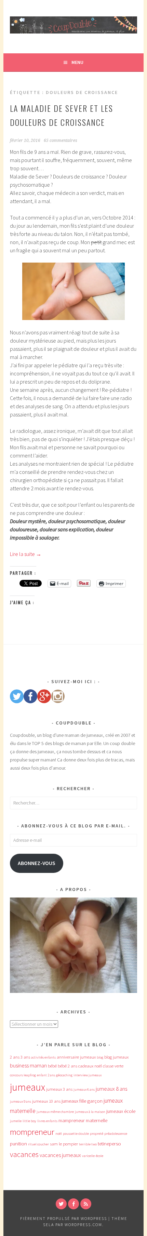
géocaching (64, 1075)
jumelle (16, 1121)
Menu (77, 62)
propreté (96, 1133)
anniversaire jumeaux (76, 1057)
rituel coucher (38, 1144)
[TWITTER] (61, 1203)
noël (58, 1133)
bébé (52, 1066)
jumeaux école (120, 1111)
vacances (24, 1154)
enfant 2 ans (46, 1075)
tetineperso (109, 1144)
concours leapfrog (23, 1075)
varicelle (88, 1156)
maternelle (96, 1120)
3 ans (25, 1057)
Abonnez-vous (36, 863)
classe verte (113, 1066)
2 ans (14, 1057)
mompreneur (32, 1132)
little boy (29, 1121)
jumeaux (27, 1087)
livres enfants (47, 1121)
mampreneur (71, 1120)
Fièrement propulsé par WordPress (63, 1218)
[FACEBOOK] (73, 1203)
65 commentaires (60, 140)
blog (100, 1057)
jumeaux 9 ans (20, 1101)
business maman (28, 1065)
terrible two (88, 1144)
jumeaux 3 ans (59, 1089)
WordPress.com (83, 1224)
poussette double (76, 1133)
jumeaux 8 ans (111, 1088)
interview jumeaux (88, 1075)
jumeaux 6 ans (84, 1089)
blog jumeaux (116, 1057)
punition (18, 1144)
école (99, 1156)
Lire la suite (25, 553)
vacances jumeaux (60, 1155)
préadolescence (115, 1133)
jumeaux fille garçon (82, 1101)
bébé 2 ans (67, 1066)
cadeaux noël (90, 1066)
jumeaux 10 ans (46, 1101)
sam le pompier (64, 1144)
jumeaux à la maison (90, 1111)
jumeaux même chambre (55, 1111)
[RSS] (85, 1203)
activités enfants (43, 1057)
